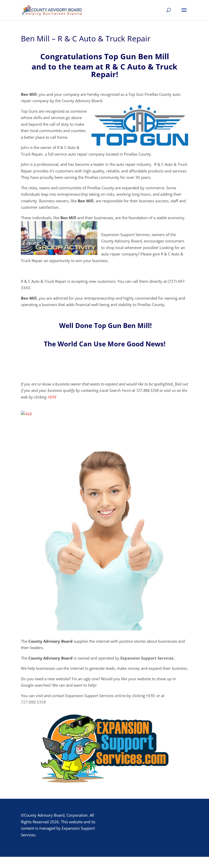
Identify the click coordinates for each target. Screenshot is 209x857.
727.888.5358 (33, 702)
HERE (52, 397)
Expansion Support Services (146, 658)
